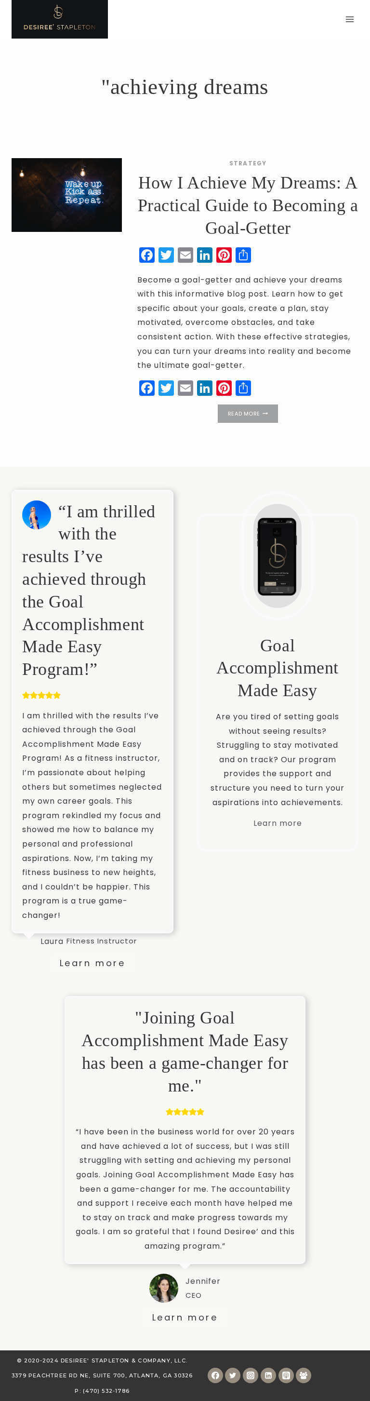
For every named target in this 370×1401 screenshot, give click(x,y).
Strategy (248, 163)
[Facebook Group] (303, 1375)
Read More (253, 414)
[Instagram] (250, 1375)
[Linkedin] (268, 1375)
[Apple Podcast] (286, 1375)
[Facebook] (215, 1375)
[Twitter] (232, 1375)
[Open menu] (349, 19)
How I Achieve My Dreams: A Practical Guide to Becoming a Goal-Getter (248, 205)
